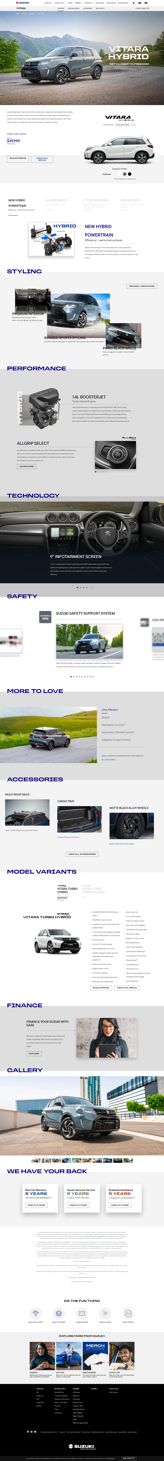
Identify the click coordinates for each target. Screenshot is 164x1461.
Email (60, 95)
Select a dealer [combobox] (62, 120)
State (60, 105)
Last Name (86, 84)
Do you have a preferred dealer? (70, 116)
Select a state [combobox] (62, 109)
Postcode (86, 105)
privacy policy (82, 138)
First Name (62, 84)
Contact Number (88, 95)
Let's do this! (81, 155)
